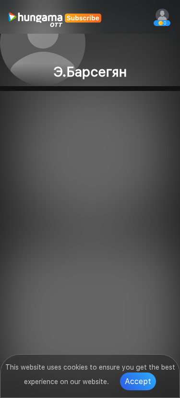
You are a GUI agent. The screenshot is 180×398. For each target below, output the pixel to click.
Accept (138, 381)
